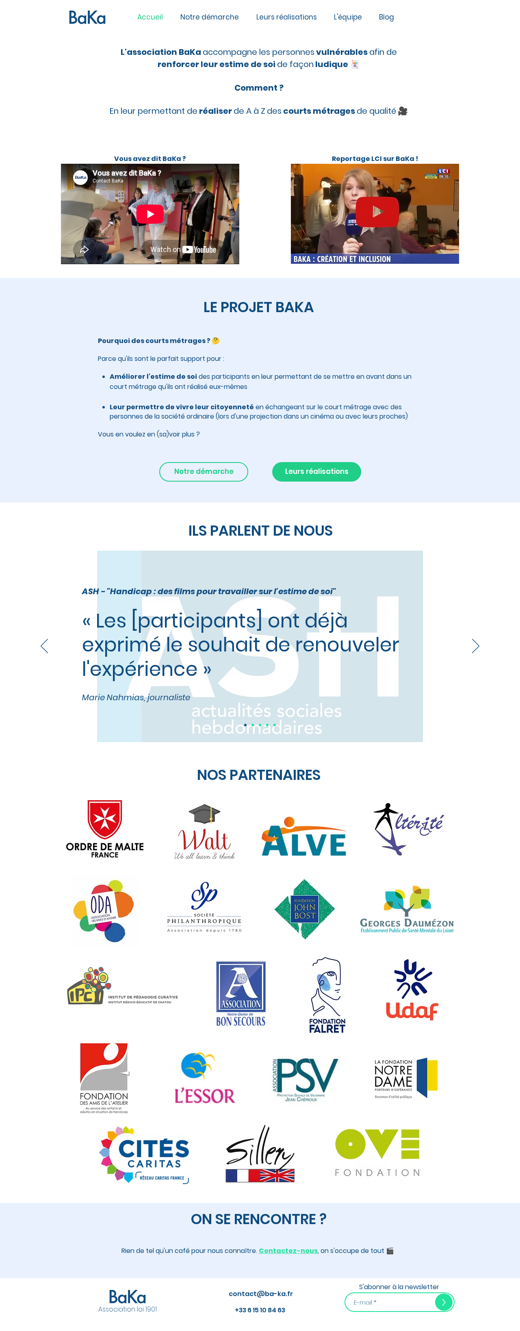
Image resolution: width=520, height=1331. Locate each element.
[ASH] (245, 725)
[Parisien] (252, 725)
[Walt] (274, 725)
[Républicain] (267, 725)
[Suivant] (475, 646)
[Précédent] (44, 646)
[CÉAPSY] (260, 725)
